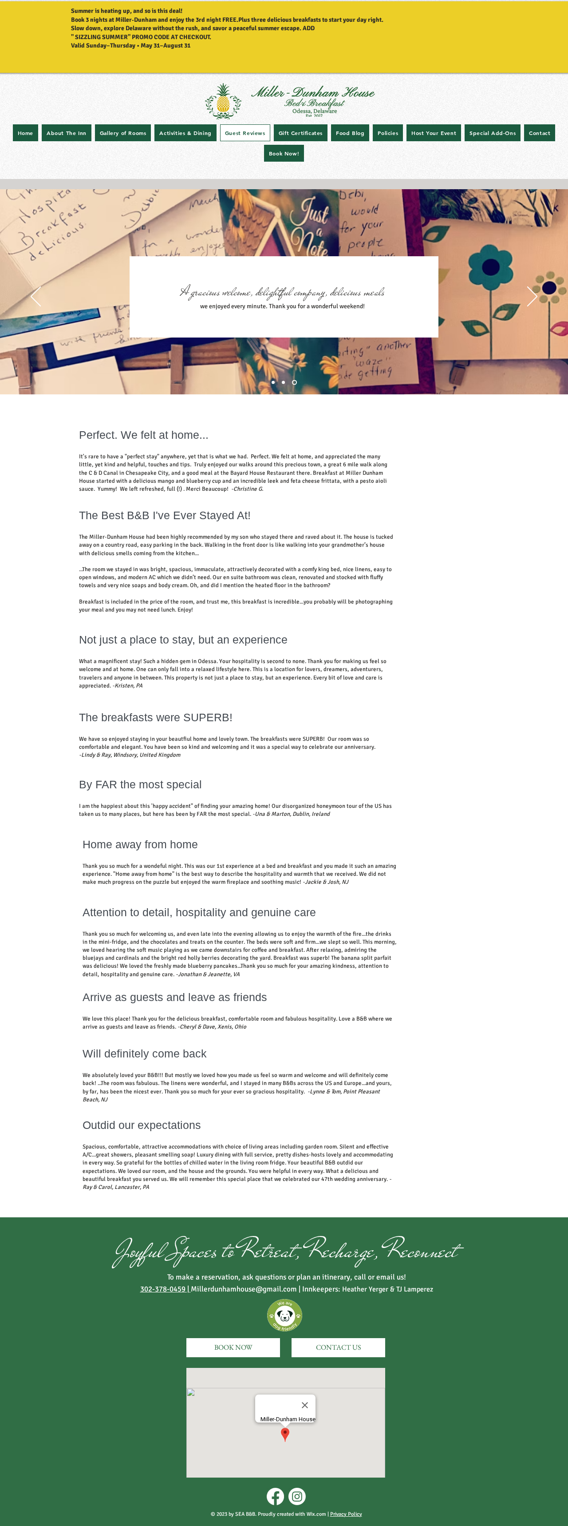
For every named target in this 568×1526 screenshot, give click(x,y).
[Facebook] (275, 1496)
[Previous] (36, 297)
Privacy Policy (346, 1514)
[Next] (532, 297)
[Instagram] (297, 1496)
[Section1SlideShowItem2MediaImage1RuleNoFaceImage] (273, 382)
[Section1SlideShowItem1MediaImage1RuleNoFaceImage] (283, 382)
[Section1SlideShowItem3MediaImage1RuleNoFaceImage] (294, 382)
